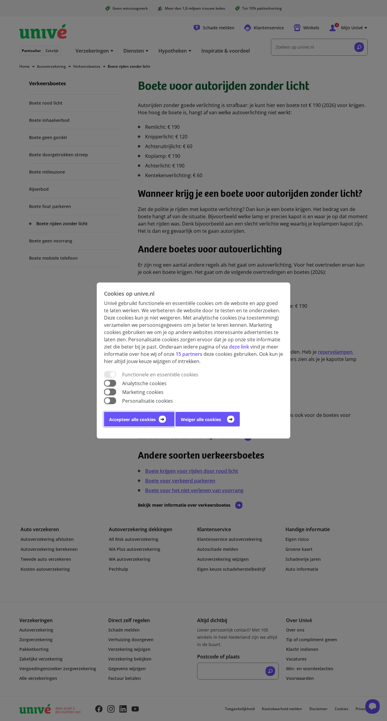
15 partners (189, 353)
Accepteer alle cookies (132, 419)
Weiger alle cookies (201, 419)
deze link (239, 346)
